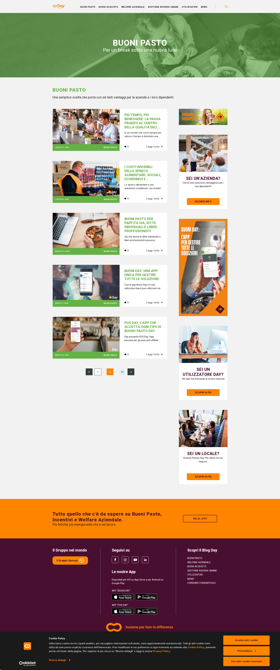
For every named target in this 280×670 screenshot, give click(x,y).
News (204, 7)
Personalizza (244, 650)
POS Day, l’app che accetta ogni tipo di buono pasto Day (142, 327)
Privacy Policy (161, 651)
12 (122, 372)
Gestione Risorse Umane (163, 7)
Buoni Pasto (87, 7)
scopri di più (203, 392)
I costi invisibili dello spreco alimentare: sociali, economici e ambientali (142, 175)
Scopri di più (203, 476)
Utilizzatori (190, 7)
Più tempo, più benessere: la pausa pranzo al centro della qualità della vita (142, 123)
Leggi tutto (153, 146)
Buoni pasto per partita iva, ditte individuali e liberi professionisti (140, 225)
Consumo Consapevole (201, 582)
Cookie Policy (196, 647)
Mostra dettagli (57, 660)
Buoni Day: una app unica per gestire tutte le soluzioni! (141, 275)
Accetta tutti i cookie (246, 640)
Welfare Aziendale (133, 7)
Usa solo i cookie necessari (246, 661)
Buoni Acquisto (108, 7)
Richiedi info (203, 201)
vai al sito (200, 518)
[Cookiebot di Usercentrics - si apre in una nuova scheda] (27, 663)
